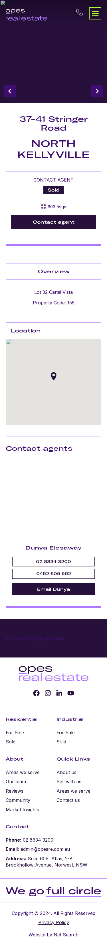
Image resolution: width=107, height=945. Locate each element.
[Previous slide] (10, 91)
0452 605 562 (53, 573)
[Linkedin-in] (59, 693)
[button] (95, 13)
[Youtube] (70, 693)
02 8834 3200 (53, 561)
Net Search (65, 935)
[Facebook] (36, 693)
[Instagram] (48, 693)
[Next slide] (97, 91)
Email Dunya (53, 589)
